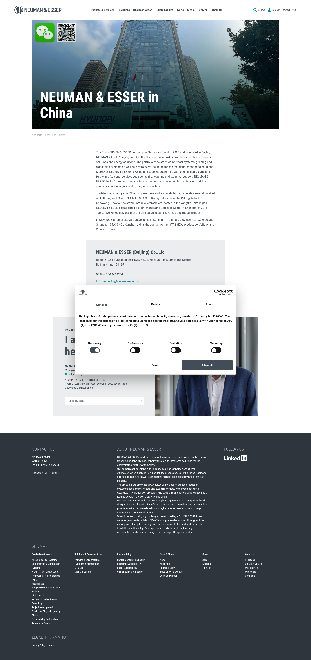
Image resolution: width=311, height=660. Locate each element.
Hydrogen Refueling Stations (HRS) (46, 577)
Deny (155, 365)
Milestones (250, 571)
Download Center (168, 575)
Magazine (165, 563)
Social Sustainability (127, 567)
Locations (250, 559)
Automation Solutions (42, 623)
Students (206, 563)
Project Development (42, 607)
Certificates (250, 575)
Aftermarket (38, 583)
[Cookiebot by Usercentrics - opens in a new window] (217, 292)
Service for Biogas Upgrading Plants (46, 613)
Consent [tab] (101, 304)
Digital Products (40, 595)
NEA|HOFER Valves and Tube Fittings (46, 589)
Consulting (37, 603)
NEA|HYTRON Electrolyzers (45, 571)
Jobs (204, 559)
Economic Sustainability (129, 563)
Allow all (207, 365)
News (162, 559)
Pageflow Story (167, 567)
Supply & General (83, 571)
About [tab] (209, 304)
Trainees (206, 567)
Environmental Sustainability (131, 559)
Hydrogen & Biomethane (87, 563)
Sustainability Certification (45, 619)
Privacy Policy (39, 645)
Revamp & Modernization (44, 599)
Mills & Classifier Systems (44, 559)
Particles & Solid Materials (87, 559)
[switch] (135, 350)
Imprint (51, 645)
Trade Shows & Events (171, 571)
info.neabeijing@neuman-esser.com (118, 281)
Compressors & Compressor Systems (46, 565)
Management (252, 567)
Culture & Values (253, 563)
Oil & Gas (79, 567)
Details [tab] (155, 304)
